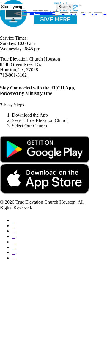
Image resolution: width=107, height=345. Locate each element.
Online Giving (33, 306)
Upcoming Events (38, 315)
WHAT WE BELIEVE (51, 297)
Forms (21, 333)
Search (65, 6)
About (21, 279)
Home (21, 270)
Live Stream (30, 324)
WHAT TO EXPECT (50, 288)
